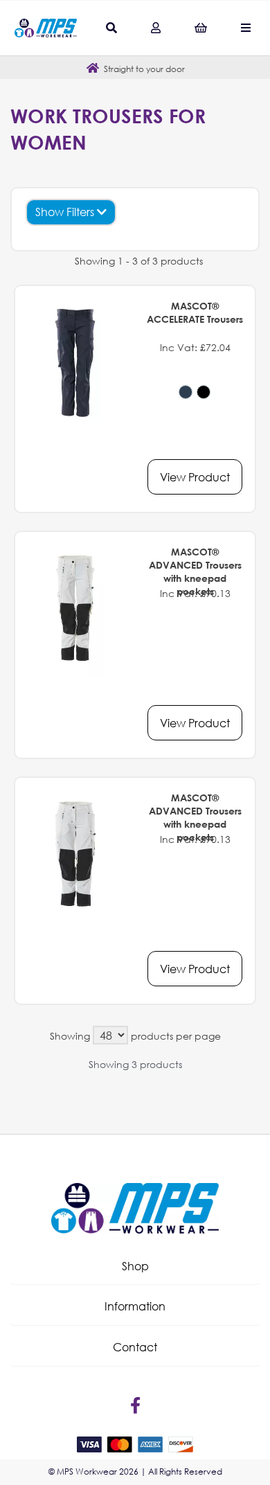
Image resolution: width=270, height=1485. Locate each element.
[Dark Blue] (185, 392)
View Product (195, 477)
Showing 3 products (135, 1064)
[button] (135, 1266)
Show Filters (66, 211)
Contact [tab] (135, 1347)
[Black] (203, 392)
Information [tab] (135, 1306)
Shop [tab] (135, 1266)
